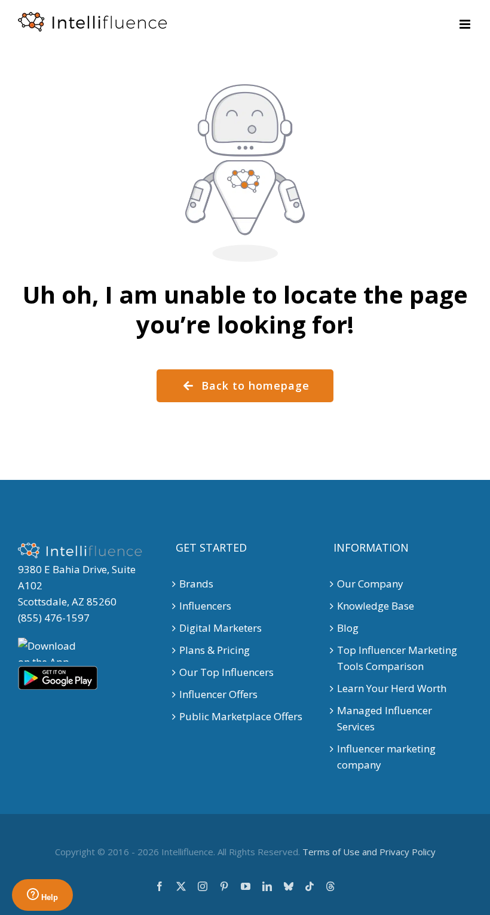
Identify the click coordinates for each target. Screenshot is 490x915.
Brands (196, 583)
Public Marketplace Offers (240, 716)
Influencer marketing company (386, 757)
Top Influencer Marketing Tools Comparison (397, 658)
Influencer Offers (218, 694)
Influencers (205, 606)
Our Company (370, 583)
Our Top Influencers (226, 672)
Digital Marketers (220, 628)
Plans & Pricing (214, 650)
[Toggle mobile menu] (466, 24)
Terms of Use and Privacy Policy (369, 852)
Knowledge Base (375, 606)
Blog (348, 628)
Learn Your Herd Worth (391, 688)
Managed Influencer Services (384, 718)
